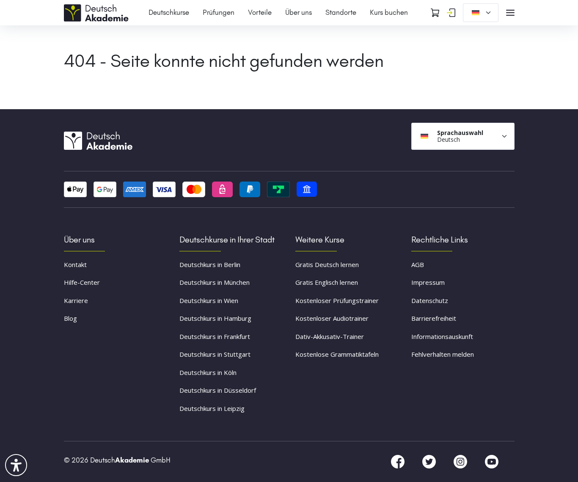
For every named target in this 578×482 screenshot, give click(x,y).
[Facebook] (398, 461)
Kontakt (75, 264)
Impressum (428, 282)
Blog (70, 318)
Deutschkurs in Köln (208, 372)
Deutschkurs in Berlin (209, 264)
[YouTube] (491, 461)
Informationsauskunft (442, 336)
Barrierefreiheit (433, 318)
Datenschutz (429, 300)
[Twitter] (430, 461)
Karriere (76, 300)
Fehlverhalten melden (442, 354)
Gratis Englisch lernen (326, 282)
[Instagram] (461, 461)
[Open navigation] (510, 12)
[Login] (451, 12)
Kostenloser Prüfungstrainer (337, 300)
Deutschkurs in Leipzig (212, 408)
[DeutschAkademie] (98, 12)
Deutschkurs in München (214, 282)
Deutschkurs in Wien (208, 300)
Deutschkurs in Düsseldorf (217, 390)
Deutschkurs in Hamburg (215, 318)
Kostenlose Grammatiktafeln (337, 354)
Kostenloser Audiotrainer (332, 318)
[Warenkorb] (435, 12)
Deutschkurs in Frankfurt (214, 336)
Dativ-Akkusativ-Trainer (329, 336)
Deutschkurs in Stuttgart (214, 354)
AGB (417, 264)
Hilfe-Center (82, 282)
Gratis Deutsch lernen (327, 264)
